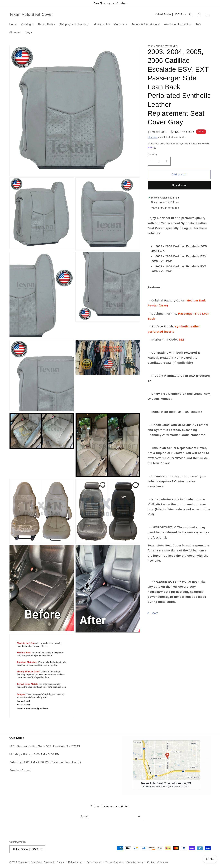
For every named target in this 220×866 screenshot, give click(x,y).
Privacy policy (94, 862)
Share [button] (154, 612)
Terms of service (114, 862)
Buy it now (179, 185)
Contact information (157, 862)
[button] (27, 24)
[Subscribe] (139, 816)
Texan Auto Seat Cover (30, 862)
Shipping (153, 137)
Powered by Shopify (54, 862)
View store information (165, 207)
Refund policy (75, 862)
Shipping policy (135, 862)
